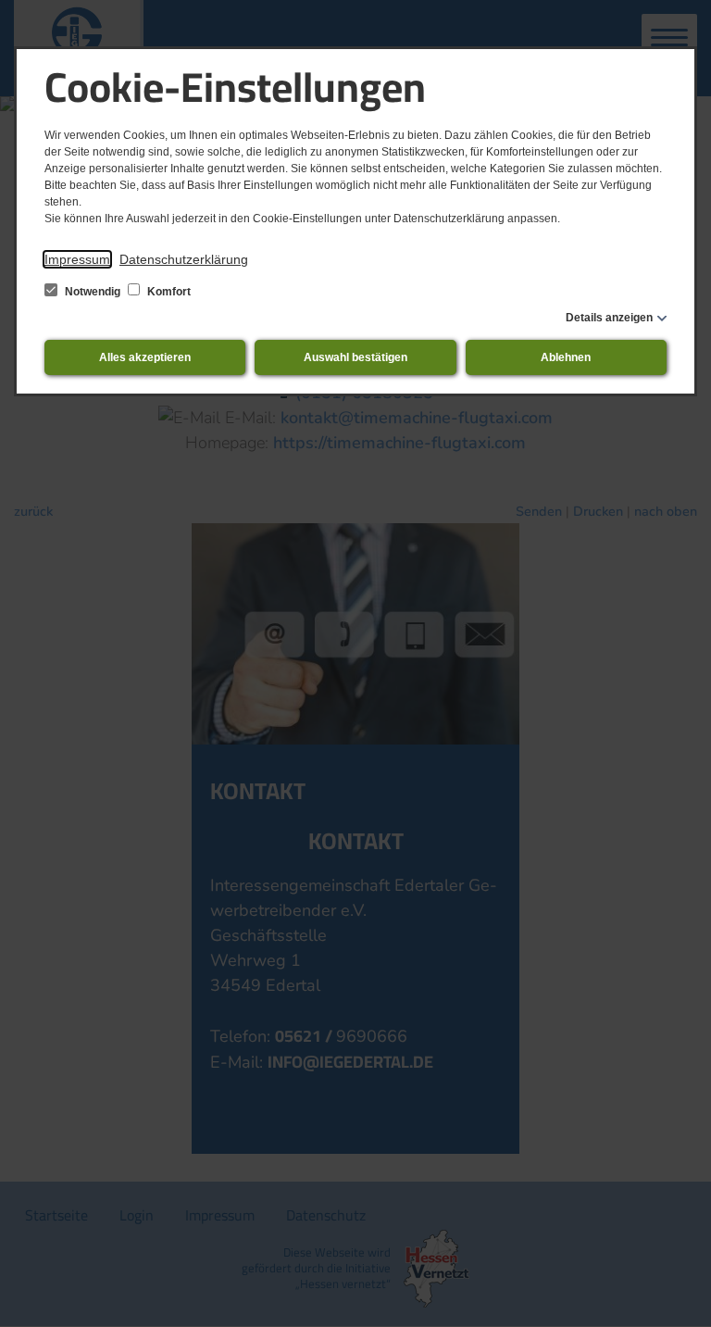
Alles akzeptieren (145, 357)
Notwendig (92, 291)
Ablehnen (566, 357)
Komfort (167, 291)
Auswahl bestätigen (355, 357)
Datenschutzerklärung (183, 259)
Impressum (77, 259)
